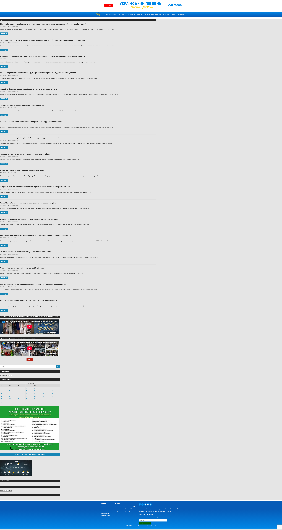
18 (43, 393)
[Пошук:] (28, 366)
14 (9, 393)
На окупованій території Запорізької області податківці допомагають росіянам (31, 138)
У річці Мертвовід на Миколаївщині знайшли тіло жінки (22, 170)
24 (35, 396)
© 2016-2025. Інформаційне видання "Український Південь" (141, 525)
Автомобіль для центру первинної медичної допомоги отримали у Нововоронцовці (33, 284)
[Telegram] (177, 5)
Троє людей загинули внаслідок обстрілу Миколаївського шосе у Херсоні (29, 219)
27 (1, 399)
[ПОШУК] (58, 366)
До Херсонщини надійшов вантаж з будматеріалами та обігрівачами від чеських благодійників (38, 73)
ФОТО (160, 14)
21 (9, 396)
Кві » (5, 403)
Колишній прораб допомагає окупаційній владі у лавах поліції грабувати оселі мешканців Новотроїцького (42, 56)
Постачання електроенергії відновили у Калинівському (22, 105)
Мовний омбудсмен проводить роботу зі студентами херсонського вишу (29, 89)
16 (26, 393)
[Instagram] (172, 5)
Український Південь (141, 3)
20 (1, 396)
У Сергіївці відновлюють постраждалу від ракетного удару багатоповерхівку (31, 121)
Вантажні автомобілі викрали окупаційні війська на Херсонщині (25, 252)
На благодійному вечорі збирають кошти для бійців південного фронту (28, 300)
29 (18, 399)
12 (52, 391)
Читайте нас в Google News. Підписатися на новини (30, 454)
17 (34, 393)
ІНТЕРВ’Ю (151, 14)
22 (18, 396)
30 (26, 399)
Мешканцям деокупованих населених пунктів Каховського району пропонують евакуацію (35, 235)
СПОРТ (119, 14)
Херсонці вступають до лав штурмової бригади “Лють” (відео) (25, 154)
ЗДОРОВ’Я (124, 14)
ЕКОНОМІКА (137, 14)
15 (18, 393)
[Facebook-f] (169, 5)
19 (52, 393)
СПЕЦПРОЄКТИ (182, 14)
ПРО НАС (30, 359)
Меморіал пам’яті (172, 14)
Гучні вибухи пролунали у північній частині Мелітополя (22, 268)
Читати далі (4, 33)
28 (10, 399)
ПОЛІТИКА (130, 14)
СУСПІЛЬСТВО (145, 14)
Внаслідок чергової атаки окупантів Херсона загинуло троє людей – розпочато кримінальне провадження (42, 40)
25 (43, 396)
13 (1, 393)
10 (34, 391)
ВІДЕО (156, 14)
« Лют (1, 403)
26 (52, 396)
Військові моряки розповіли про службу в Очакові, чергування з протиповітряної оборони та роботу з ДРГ (42, 24)
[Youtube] (175, 5)
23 (26, 396)
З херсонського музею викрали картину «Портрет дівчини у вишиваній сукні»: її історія (35, 187)
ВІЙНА (164, 14)
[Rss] (180, 5)
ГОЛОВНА (108, 14)
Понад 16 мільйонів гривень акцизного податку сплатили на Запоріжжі (28, 203)
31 (34, 399)
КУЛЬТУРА (114, 14)
